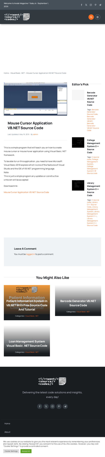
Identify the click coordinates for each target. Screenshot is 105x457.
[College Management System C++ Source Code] (78, 139)
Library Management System (92, 209)
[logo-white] (17, 14)
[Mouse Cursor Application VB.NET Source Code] (35, 83)
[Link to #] (91, 17)
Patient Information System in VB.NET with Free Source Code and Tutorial (26, 305)
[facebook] (82, 5)
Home (6, 73)
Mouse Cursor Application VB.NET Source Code (26, 192)
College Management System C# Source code (92, 169)
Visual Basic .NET (17, 73)
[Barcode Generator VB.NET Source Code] (78, 95)
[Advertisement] (52, 48)
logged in (30, 254)
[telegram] (100, 5)
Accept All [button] (26, 451)
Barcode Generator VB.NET (91, 118)
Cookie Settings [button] (11, 451)
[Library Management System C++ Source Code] (78, 182)
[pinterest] (95, 5)
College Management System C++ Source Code (93, 146)
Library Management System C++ (93, 213)
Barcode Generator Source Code (93, 111)
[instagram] (91, 5)
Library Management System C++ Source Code (93, 189)
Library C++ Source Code (92, 204)
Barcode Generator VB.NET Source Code (92, 98)
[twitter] (86, 5)
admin (35, 134)
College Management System (92, 161)
